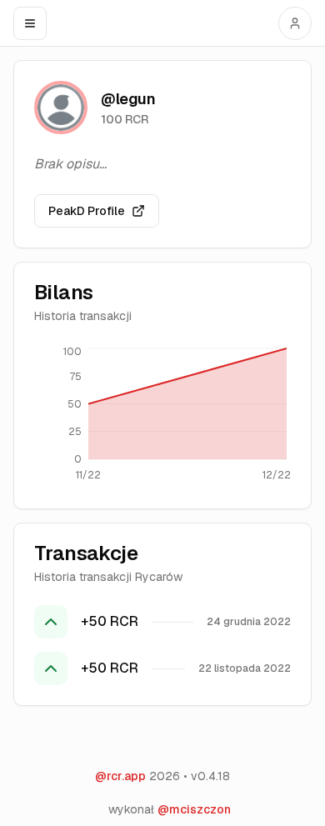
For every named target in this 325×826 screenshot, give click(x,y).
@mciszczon (194, 809)
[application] (162, 416)
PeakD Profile (86, 210)
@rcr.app (120, 775)
